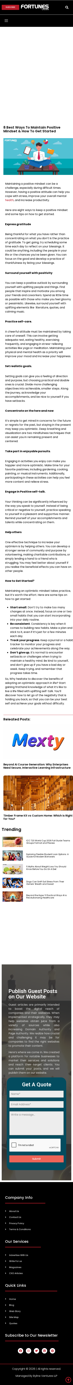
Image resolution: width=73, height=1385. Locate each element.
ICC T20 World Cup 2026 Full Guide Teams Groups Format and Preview (48, 841)
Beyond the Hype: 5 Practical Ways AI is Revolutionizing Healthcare (46, 896)
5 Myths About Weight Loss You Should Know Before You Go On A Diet (46, 869)
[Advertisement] (36, 65)
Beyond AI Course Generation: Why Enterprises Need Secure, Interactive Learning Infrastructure (37, 766)
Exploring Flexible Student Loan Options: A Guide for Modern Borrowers (47, 855)
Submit (36, 1159)
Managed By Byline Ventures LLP (36, 1376)
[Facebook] (20, 1351)
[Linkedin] (44, 1351)
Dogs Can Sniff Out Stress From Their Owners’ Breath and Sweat (45, 882)
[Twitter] (36, 1351)
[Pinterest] (52, 1351)
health (9, 200)
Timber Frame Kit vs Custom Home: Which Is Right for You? (37, 817)
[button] (67, 7)
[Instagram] (28, 1351)
